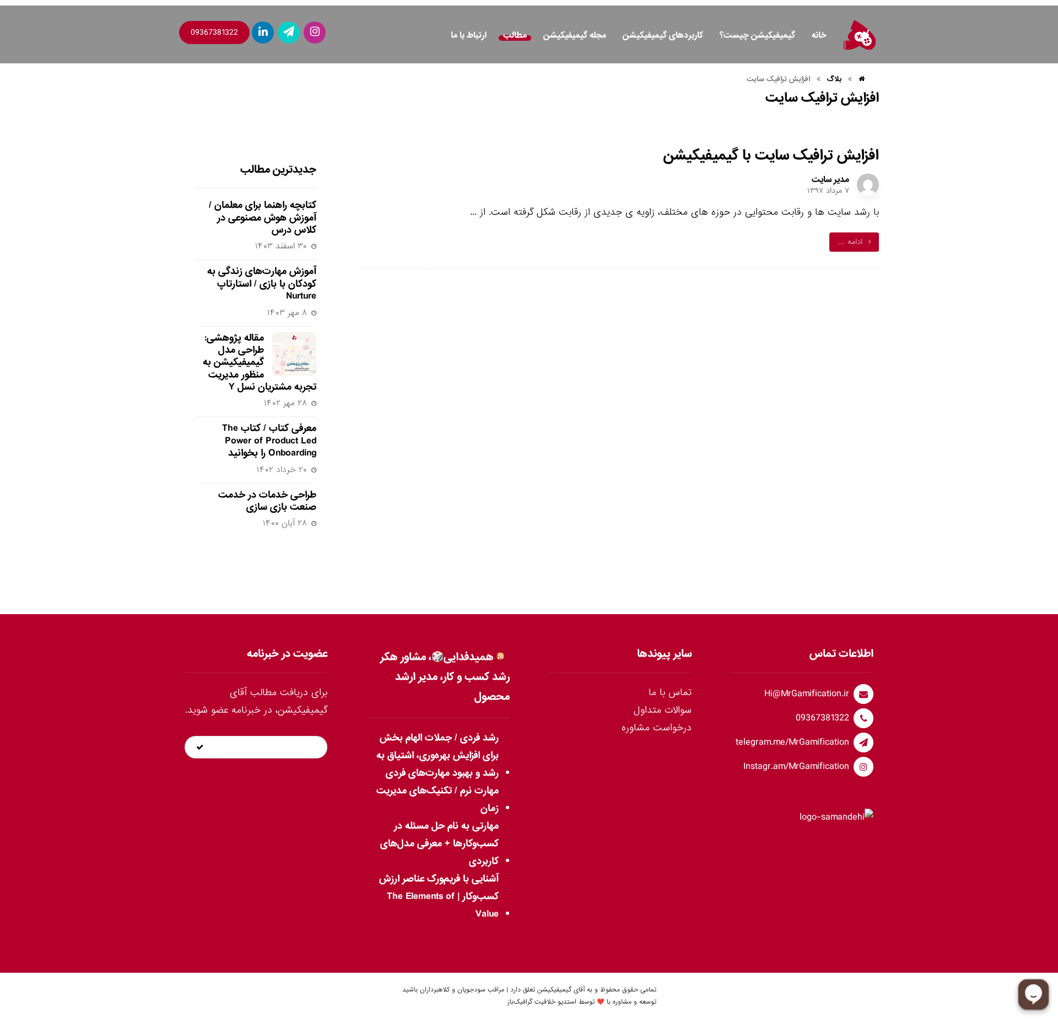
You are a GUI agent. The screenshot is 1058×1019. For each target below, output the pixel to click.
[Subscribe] (199, 747)
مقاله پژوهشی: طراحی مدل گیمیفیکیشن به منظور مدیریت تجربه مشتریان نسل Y (259, 362)
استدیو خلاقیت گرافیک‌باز (542, 1002)
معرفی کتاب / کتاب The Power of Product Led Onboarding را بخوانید (269, 440)
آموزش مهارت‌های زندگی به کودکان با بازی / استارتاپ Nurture (261, 283)
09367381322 (214, 32)
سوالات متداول (663, 710)
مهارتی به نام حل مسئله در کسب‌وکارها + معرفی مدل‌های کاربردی (439, 844)
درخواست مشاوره (657, 727)
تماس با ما (670, 692)
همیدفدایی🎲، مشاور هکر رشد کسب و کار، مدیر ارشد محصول (445, 677)
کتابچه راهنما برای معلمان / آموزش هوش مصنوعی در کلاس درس (262, 217)
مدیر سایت (830, 179)
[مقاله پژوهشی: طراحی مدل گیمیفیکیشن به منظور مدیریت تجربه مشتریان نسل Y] (294, 354)
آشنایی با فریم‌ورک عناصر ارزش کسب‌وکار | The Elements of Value (438, 896)
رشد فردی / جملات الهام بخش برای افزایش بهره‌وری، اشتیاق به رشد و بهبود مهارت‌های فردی (437, 755)
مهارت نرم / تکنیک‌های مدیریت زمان (437, 799)
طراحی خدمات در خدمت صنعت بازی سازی (267, 500)
